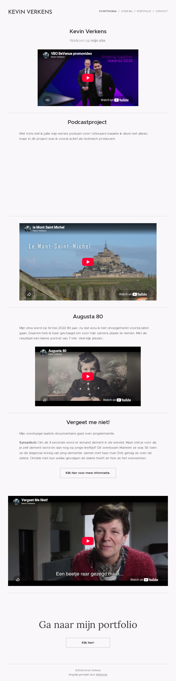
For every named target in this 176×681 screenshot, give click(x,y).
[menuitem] (108, 11)
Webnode (101, 674)
